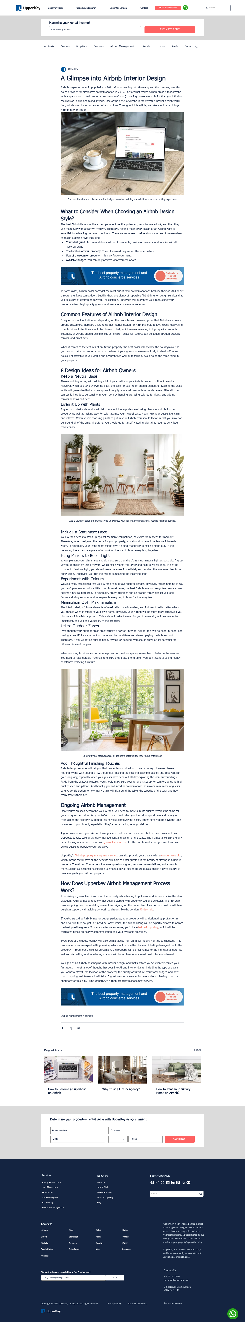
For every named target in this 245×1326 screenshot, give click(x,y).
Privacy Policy (114, 1303)
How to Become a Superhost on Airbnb (67, 1091)
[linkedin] (168, 1182)
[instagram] (157, 1182)
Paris (175, 46)
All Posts (49, 46)
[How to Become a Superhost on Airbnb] (68, 1069)
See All (197, 1050)
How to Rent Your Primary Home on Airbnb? (173, 1091)
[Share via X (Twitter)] (70, 1028)
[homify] (183, 1182)
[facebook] (152, 1182)
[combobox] (95, 29)
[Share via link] (86, 1028)
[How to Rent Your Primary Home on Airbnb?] (176, 1069)
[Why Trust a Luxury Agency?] (122, 1070)
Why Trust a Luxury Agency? (121, 1089)
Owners (65, 46)
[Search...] (201, 1194)
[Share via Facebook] (62, 1028)
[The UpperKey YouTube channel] (188, 1182)
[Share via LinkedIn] (78, 1028)
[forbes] (178, 1182)
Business (99, 46)
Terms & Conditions (137, 1303)
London (161, 46)
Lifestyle (145, 46)
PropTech (81, 46)
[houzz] (173, 1182)
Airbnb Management (122, 46)
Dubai (187, 46)
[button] (196, 46)
